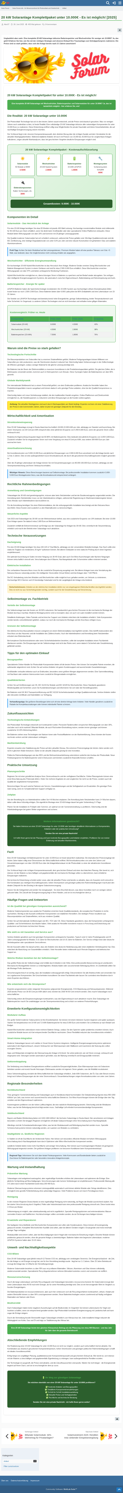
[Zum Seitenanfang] (119, 1489)
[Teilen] (119, 30)
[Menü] (119, 3)
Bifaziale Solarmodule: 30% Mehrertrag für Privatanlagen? (39, 1436)
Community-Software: (61, 1489)
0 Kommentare (51, 24)
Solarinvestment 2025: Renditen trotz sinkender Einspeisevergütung (81, 1436)
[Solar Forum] (6, 2)
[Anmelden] (113, 3)
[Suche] (107, 3)
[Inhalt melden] (117, 1419)
